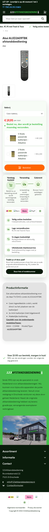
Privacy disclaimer (35, 507)
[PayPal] (32, 211)
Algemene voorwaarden (16, 507)
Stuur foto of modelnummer (24, 271)
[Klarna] (24, 211)
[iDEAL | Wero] (8, 211)
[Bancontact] (16, 211)
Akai (6, 31)
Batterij (7, 107)
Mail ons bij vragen (13, 7)
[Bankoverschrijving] (40, 211)
